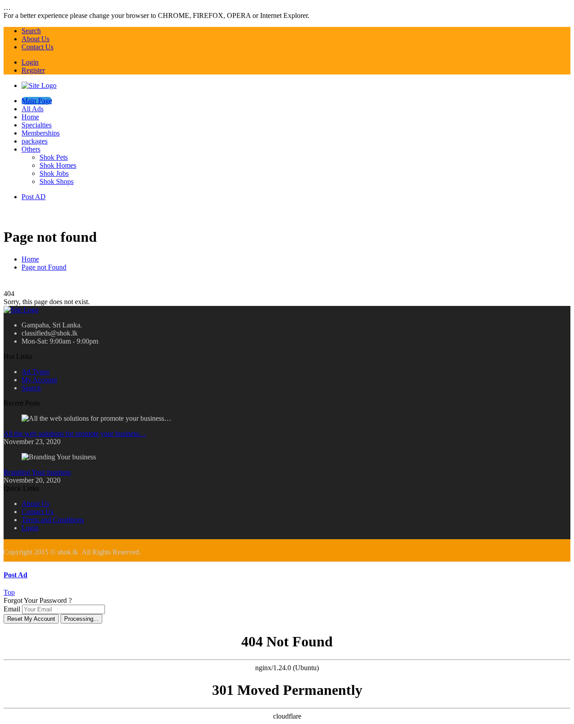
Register (33, 70)
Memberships (41, 133)
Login (30, 62)
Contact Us (37, 47)
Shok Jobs (54, 173)
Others (31, 149)
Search (31, 31)
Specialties (37, 125)
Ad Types (35, 371)
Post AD (34, 197)
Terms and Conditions (53, 519)
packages (35, 141)
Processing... (81, 618)
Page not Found (44, 267)
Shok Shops (56, 181)
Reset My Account (31, 618)
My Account (39, 380)
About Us (35, 39)
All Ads (32, 109)
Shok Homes (57, 165)
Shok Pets (53, 157)
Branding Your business (37, 472)
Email (12, 609)
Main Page (37, 101)
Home (30, 117)
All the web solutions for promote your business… (75, 433)
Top (9, 592)
